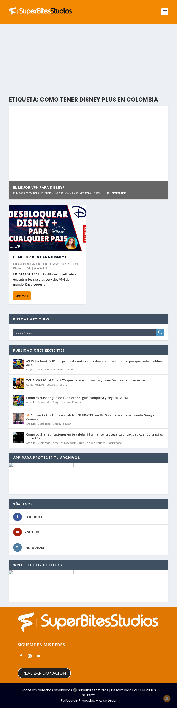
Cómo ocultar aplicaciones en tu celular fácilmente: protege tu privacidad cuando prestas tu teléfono (94, 436)
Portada (77, 402)
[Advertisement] (88, 56)
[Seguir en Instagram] (29, 656)
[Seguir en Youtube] (38, 656)
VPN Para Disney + (91, 193)
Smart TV (61, 384)
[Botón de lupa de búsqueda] (160, 332)
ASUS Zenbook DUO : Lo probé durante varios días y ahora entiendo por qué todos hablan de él (94, 363)
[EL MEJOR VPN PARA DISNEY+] (47, 228)
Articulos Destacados (39, 402)
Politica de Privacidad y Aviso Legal (88, 700)
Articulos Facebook (64, 443)
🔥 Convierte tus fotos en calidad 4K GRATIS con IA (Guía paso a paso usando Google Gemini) (90, 417)
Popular (66, 402)
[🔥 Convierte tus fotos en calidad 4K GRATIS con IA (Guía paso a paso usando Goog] (18, 418)
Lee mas (22, 296)
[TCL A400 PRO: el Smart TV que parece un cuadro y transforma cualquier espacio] (18, 383)
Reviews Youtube (64, 369)
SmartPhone (114, 443)
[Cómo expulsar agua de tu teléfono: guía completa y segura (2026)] (18, 400)
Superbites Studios (41, 193)
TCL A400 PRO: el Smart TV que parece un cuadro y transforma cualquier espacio (87, 380)
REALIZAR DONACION (44, 673)
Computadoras (44, 369)
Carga (29, 369)
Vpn (76, 193)
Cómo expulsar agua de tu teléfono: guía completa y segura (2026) (77, 398)
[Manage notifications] (166, 698)
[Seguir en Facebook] (21, 656)
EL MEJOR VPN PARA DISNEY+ (39, 187)
